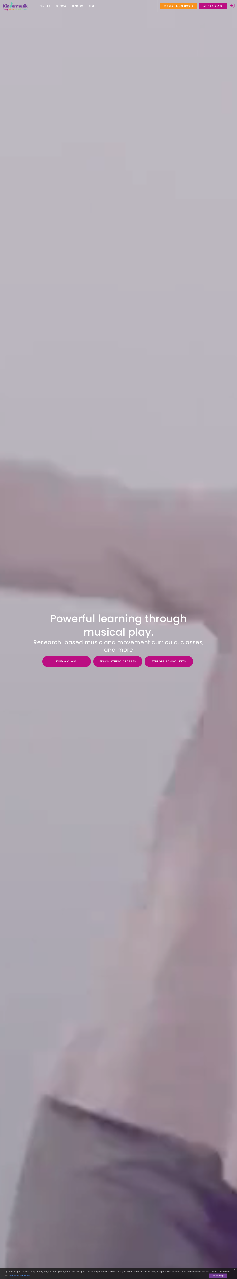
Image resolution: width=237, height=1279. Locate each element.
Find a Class (66, 661)
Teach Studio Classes (117, 661)
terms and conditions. (20, 1275)
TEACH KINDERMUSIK (179, 6)
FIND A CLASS (214, 6)
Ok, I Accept (218, 1275)
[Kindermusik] (15, 6)
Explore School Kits (169, 661)
